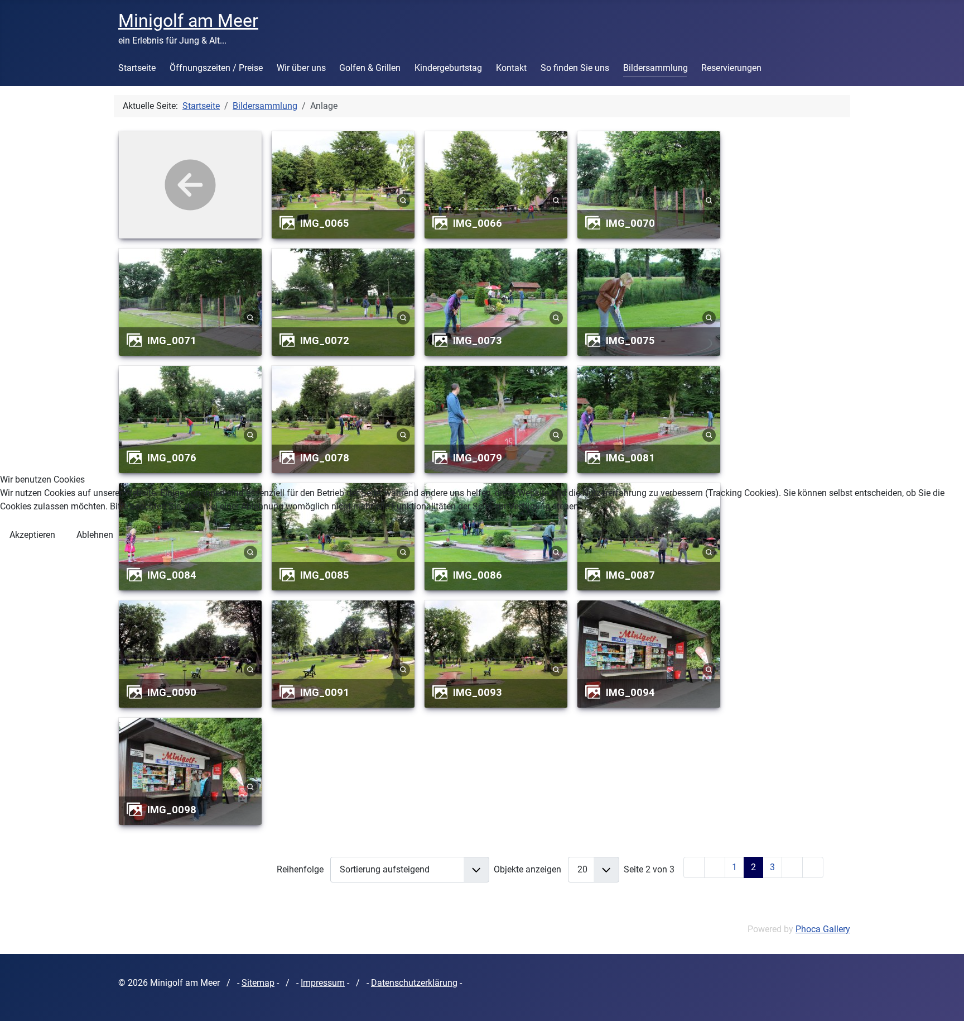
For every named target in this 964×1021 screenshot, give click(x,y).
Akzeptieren (32, 534)
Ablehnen (94, 534)
